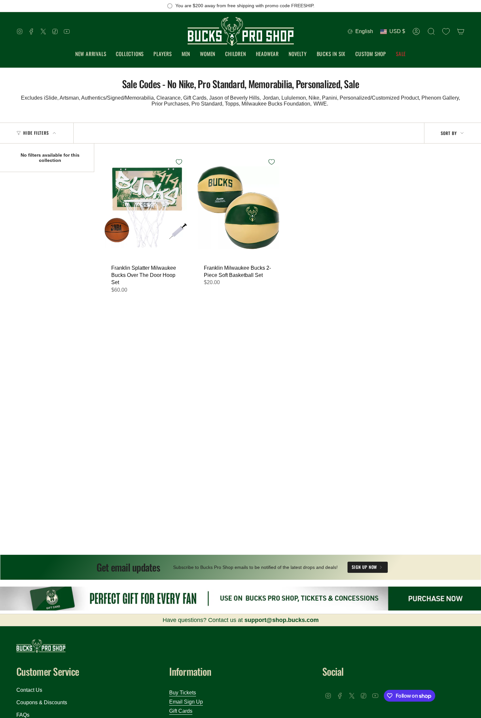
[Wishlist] (446, 31)
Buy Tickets (182, 692)
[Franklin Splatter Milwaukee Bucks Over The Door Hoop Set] (146, 207)
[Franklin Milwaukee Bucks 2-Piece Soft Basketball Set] (238, 207)
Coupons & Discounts (41, 702)
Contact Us (29, 690)
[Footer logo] (40, 646)
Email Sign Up (186, 702)
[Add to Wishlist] (179, 162)
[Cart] (460, 31)
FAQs (22, 715)
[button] (130, 54)
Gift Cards (180, 711)
